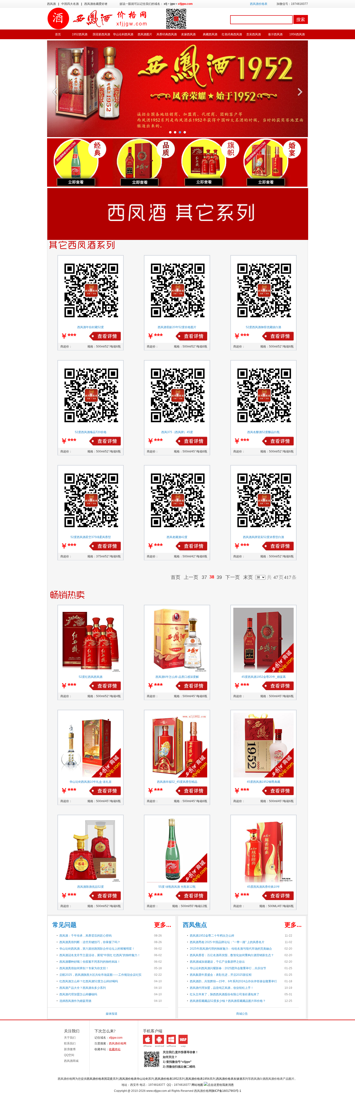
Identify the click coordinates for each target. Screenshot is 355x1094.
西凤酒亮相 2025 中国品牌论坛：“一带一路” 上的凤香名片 (227, 942)
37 (204, 577)
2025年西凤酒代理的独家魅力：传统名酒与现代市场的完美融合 (231, 948)
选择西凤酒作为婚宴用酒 (75, 1001)
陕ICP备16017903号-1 (226, 1091)
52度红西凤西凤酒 (90, 677)
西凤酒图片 (145, 34)
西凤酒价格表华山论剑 (133, 1078)
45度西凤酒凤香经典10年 (263, 886)
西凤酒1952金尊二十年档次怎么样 (212, 935)
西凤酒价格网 (117, 1043)
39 (219, 577)
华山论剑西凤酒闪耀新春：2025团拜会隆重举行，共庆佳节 (228, 968)
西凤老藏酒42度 (177, 537)
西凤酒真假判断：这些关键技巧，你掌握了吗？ (89, 942)
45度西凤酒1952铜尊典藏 (263, 782)
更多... (162, 924)
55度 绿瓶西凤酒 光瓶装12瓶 (177, 886)
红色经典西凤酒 (232, 34)
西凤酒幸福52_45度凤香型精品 (177, 782)
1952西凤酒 (79, 34)
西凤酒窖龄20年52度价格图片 (177, 327)
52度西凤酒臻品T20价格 (90, 432)
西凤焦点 (195, 924)
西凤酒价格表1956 (197, 1078)
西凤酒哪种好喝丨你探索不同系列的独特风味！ (89, 961)
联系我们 (70, 1043)
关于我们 (70, 1037)
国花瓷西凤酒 (101, 34)
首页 (58, 34)
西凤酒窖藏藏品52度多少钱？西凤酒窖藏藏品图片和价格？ (228, 1001)
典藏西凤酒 (210, 34)
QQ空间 (69, 1055)
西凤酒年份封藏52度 (90, 327)
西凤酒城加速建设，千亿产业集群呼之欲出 (217, 961)
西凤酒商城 (71, 1061)
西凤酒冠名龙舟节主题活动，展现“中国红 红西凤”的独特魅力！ (99, 955)
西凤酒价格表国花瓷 (100, 1078)
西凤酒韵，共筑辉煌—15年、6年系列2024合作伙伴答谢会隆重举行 (233, 981)
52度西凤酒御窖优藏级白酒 (263, 327)
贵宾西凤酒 (253, 34)
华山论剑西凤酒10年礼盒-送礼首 (91, 782)
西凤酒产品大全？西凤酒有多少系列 (82, 988)
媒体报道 (111, 1013)
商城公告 (242, 1013)
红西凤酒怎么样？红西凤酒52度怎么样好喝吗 (88, 981)
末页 (248, 577)
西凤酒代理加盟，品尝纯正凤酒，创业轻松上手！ (222, 988)
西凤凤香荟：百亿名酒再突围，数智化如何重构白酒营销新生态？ (232, 955)
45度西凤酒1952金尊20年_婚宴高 (263, 677)
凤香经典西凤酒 (166, 34)
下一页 (232, 577)
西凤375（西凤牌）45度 (177, 432)
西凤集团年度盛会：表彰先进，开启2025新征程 (221, 974)
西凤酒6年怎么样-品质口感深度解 (177, 677)
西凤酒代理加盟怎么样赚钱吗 (78, 994)
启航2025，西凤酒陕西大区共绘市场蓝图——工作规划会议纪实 (100, 974)
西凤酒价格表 (258, 4)
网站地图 (197, 1085)
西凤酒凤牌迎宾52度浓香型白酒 (263, 537)
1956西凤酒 (297, 34)
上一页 (191, 577)
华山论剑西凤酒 (123, 34)
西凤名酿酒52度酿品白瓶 (263, 432)
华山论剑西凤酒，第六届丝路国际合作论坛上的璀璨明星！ (97, 948)
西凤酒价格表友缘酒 (229, 1078)
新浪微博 (70, 1049)
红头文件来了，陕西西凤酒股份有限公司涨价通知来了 (224, 994)
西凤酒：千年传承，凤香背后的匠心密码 (85, 935)
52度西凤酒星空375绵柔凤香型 (91, 537)
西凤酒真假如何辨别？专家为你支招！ (84, 968)
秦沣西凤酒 (275, 34)
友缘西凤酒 (188, 34)
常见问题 (64, 924)
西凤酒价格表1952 (167, 1078)
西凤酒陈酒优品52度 (90, 886)
